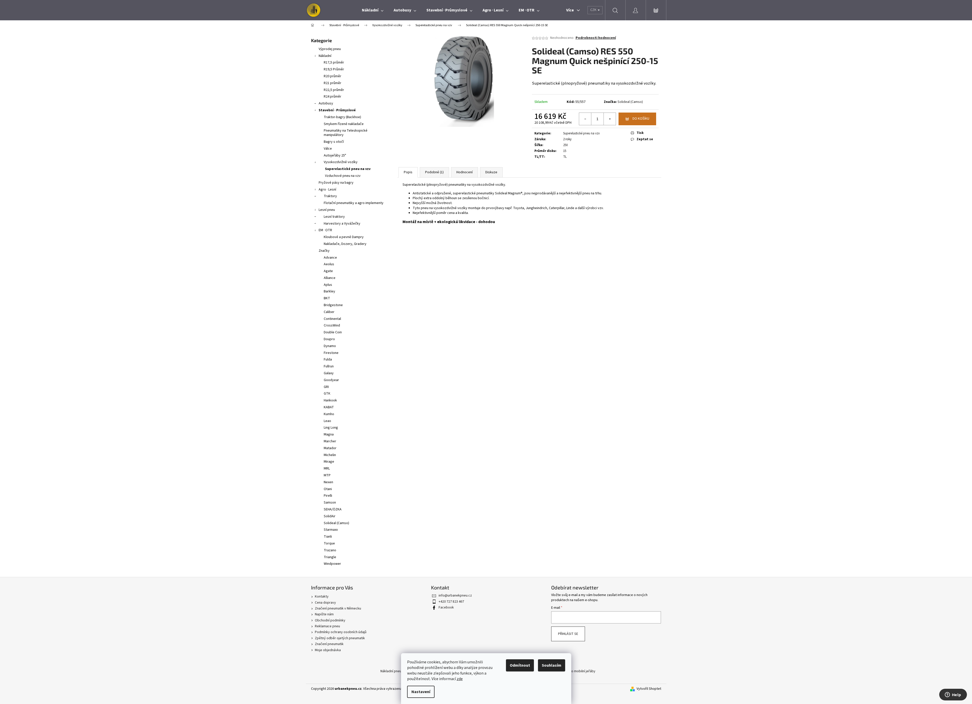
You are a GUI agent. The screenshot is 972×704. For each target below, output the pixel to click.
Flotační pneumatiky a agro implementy (353, 203)
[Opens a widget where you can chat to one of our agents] (953, 695)
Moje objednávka (328, 650)
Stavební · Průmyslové (337, 110)
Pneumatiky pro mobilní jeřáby (572, 671)
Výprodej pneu (330, 49)
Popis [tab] (408, 172)
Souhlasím (551, 665)
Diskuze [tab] (491, 172)
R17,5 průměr (334, 62)
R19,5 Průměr (334, 69)
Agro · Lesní (327, 189)
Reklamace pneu (327, 626)
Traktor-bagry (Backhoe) (342, 117)
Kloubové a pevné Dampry (344, 237)
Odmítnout (520, 665)
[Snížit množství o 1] (585, 119)
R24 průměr (332, 96)
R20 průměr (332, 76)
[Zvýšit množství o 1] (610, 119)
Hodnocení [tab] (464, 172)
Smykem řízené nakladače (344, 124)
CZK (593, 9)
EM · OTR (325, 230)
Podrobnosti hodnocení (596, 38)
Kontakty (322, 596)
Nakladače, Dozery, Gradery (345, 243)
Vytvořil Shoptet (649, 688)
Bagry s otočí (334, 141)
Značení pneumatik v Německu (338, 608)
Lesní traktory (334, 216)
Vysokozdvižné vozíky (341, 162)
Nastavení (420, 692)
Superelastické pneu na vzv (348, 168)
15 (564, 151)
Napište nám (324, 614)
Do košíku (640, 118)
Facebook (446, 607)
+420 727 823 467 (451, 601)
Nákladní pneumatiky (396, 671)
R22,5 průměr (334, 89)
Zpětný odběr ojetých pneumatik (340, 638)
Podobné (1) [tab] (434, 172)
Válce (328, 148)
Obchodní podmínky (330, 620)
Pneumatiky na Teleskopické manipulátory (345, 132)
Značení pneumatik (329, 644)
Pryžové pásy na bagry (336, 182)
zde (460, 679)
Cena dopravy (325, 602)
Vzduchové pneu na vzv (343, 175)
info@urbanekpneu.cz (455, 595)
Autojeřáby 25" (335, 155)
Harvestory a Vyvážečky (342, 223)
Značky (324, 250)
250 (565, 145)
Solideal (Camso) (630, 101)
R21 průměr (332, 83)
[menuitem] (373, 10)
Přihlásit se (568, 633)
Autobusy (326, 103)
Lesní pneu (327, 209)
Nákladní (325, 55)
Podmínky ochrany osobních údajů (340, 632)
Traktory (330, 196)
